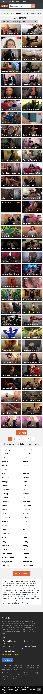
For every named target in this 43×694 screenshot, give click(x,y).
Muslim (4, 549)
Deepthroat (6, 533)
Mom (25, 457)
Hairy (4, 541)
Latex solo (5, 21)
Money (25, 545)
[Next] (33, 439)
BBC (24, 525)
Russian (26, 477)
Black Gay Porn (20, 1)
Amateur (26, 465)
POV (24, 485)
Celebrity (26, 509)
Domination (27, 561)
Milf (24, 469)
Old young (6, 449)
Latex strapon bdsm (19, 21)
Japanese (26, 453)
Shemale (5, 513)
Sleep (25, 537)
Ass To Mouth (28, 565)
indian (18, 13)
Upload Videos (8, 646)
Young (4, 469)
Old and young (8, 517)
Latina (25, 521)
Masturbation (7, 553)
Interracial (27, 493)
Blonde (4, 505)
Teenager (26, 501)
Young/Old (6, 453)
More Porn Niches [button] (21, 573)
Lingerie (26, 553)
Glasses (25, 533)
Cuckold (26, 497)
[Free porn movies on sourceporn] (4, 6)
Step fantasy (27, 505)
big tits (38, 13)
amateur (30, 13)
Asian (25, 481)
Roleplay (26, 557)
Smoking (5, 565)
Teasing (5, 493)
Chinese (5, 485)
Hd (24, 529)
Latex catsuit (34, 21)
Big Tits (5, 465)
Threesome (6, 501)
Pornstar (5, 521)
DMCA (5, 643)
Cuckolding (27, 449)
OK (39, 690)
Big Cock (26, 489)
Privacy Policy (27, 641)
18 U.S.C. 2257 (27, 643)
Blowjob (5, 461)
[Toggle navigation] (39, 6)
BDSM (4, 537)
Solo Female (6, 489)
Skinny (25, 541)
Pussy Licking (7, 561)
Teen (3, 457)
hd (24, 13)
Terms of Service (9, 641)
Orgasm (26, 513)
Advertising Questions (10, 655)
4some (4, 525)
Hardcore (26, 473)
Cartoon (26, 517)
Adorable (5, 545)
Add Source (7, 660)
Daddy (25, 461)
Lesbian (5, 497)
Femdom (5, 477)
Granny (4, 473)
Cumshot (5, 529)
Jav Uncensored (8, 557)
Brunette (5, 509)
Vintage (5, 481)
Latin (25, 549)
